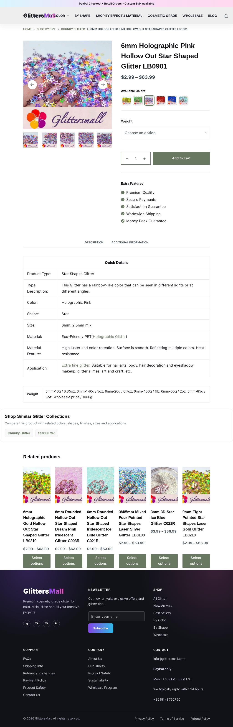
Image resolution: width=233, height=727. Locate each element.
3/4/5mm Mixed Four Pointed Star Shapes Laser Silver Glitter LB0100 (132, 523)
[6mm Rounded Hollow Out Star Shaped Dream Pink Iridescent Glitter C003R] (68, 485)
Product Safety (34, 687)
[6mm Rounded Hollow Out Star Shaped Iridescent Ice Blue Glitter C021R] (100, 485)
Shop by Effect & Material (119, 16)
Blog (212, 16)
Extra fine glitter (75, 365)
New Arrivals (162, 605)
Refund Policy (200, 718)
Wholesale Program (102, 687)
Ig (27, 623)
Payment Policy (34, 680)
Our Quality (96, 666)
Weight (127, 121)
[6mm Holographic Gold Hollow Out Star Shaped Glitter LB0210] (37, 485)
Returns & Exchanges (39, 673)
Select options (37, 561)
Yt (46, 623)
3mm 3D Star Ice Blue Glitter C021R (163, 518)
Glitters (43, 591)
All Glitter (160, 598)
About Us (95, 659)
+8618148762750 (166, 699)
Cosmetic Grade (162, 16)
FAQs (27, 659)
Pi (56, 623)
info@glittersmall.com (169, 659)
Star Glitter (46, 433)
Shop (38, 16)
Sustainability (98, 680)
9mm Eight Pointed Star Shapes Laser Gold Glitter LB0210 (194, 523)
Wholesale (192, 16)
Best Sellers (162, 613)
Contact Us (31, 695)
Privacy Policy (144, 718)
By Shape (82, 16)
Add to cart (181, 158)
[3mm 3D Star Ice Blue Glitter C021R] (164, 485)
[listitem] (126, 100)
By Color (56, 16)
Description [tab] (94, 242)
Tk (36, 623)
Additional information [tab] (129, 242)
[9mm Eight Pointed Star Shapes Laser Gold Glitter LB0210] (196, 485)
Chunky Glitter (19, 433)
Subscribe (100, 628)
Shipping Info (33, 666)
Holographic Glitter (109, 336)
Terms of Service (172, 718)
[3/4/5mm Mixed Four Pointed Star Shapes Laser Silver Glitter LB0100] (132, 485)
